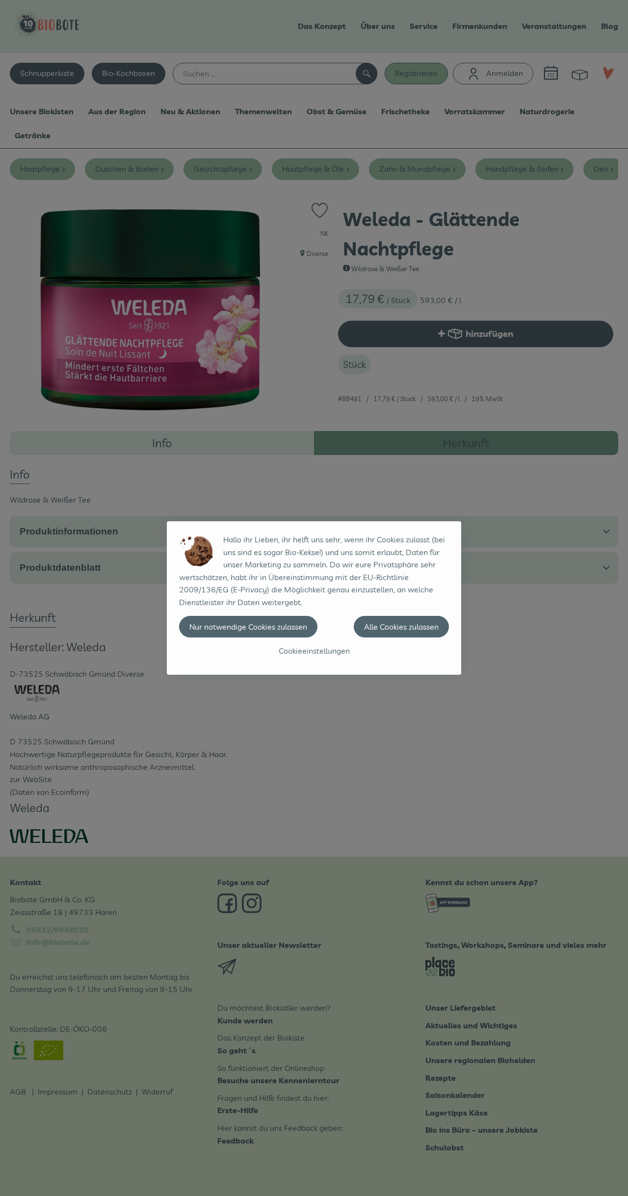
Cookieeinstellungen (314, 651)
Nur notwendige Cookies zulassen (248, 627)
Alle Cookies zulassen (401, 627)
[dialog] (314, 598)
